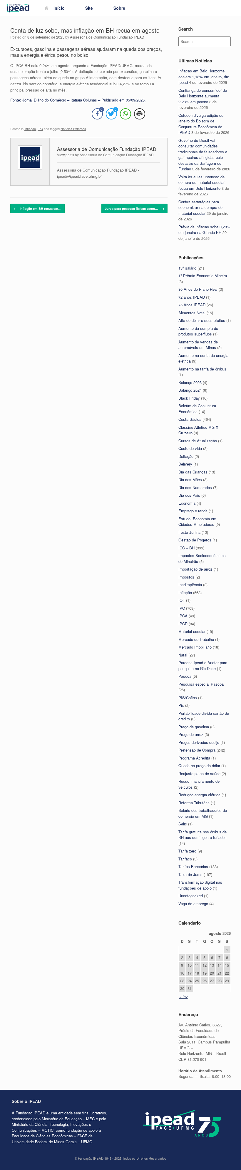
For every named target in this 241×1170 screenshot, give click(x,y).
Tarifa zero (187, 851)
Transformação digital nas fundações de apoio (200, 885)
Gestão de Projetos (194, 540)
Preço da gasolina (193, 726)
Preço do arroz (190, 734)
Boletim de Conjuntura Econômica (197, 408)
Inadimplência (190, 584)
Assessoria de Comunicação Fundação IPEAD (107, 36)
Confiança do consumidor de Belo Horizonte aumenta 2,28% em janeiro (202, 95)
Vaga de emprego (193, 903)
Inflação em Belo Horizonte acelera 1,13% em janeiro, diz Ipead (203, 76)
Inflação (30, 128)
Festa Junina (189, 532)
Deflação (185, 456)
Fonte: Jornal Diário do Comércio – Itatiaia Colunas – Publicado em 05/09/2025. (78, 100)
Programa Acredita (194, 758)
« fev (183, 996)
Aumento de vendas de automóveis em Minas (198, 344)
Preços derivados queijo (198, 742)
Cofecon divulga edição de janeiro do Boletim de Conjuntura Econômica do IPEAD (200, 123)
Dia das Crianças (192, 472)
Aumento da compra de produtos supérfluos (198, 331)
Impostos (186, 577)
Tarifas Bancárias (193, 866)
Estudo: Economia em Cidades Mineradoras (197, 521)
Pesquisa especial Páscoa (201, 684)
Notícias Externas (73, 128)
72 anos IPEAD (191, 297)
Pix (181, 705)
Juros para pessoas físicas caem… (134, 208)
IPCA (183, 616)
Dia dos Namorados (195, 487)
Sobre (119, 8)
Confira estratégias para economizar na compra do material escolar (200, 207)
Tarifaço (185, 859)
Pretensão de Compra (196, 750)
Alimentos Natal (191, 312)
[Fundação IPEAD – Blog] (18, 8)
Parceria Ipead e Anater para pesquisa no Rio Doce (202, 665)
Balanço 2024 (190, 390)
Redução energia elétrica (199, 794)
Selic (182, 824)
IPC (40, 128)
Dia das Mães (190, 479)
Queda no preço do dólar (199, 765)
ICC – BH (186, 548)
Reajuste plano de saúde (199, 773)
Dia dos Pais (189, 495)
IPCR (183, 623)
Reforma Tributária (194, 802)
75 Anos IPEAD (191, 305)
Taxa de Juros (190, 874)
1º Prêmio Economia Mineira (202, 275)
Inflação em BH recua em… (37, 208)
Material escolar (191, 631)
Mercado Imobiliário (195, 647)
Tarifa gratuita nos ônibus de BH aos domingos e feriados (202, 834)
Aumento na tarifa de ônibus (202, 369)
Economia (186, 503)
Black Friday (189, 398)
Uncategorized (190, 895)
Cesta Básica (189, 419)
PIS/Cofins (187, 697)
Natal (182, 655)
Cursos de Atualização (197, 440)
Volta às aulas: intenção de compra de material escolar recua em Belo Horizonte (201, 182)
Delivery (185, 464)
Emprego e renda (192, 510)
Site (89, 8)
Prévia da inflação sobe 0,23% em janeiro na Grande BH (204, 229)
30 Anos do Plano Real (197, 289)
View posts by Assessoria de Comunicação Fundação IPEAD (105, 154)
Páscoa (184, 676)
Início (59, 8)
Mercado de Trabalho (196, 639)
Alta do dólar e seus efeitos (201, 320)
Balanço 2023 (190, 382)
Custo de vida (190, 448)
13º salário (187, 268)
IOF (181, 600)
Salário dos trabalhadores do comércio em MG (202, 813)
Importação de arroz (195, 569)
